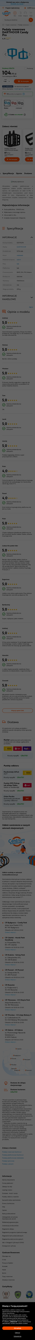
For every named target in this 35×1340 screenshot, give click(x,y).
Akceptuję (17, 1328)
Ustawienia (17, 1336)
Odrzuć (17, 1333)
